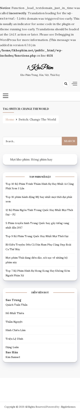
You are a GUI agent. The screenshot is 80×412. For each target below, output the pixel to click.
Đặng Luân (12, 347)
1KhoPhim (40, 68)
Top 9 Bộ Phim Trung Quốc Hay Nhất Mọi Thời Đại (37, 236)
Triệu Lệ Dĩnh (14, 338)
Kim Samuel (13, 357)
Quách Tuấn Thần (16, 304)
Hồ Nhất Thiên (15, 313)
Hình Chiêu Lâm (15, 330)
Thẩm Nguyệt (14, 321)
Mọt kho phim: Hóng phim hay (31, 159)
